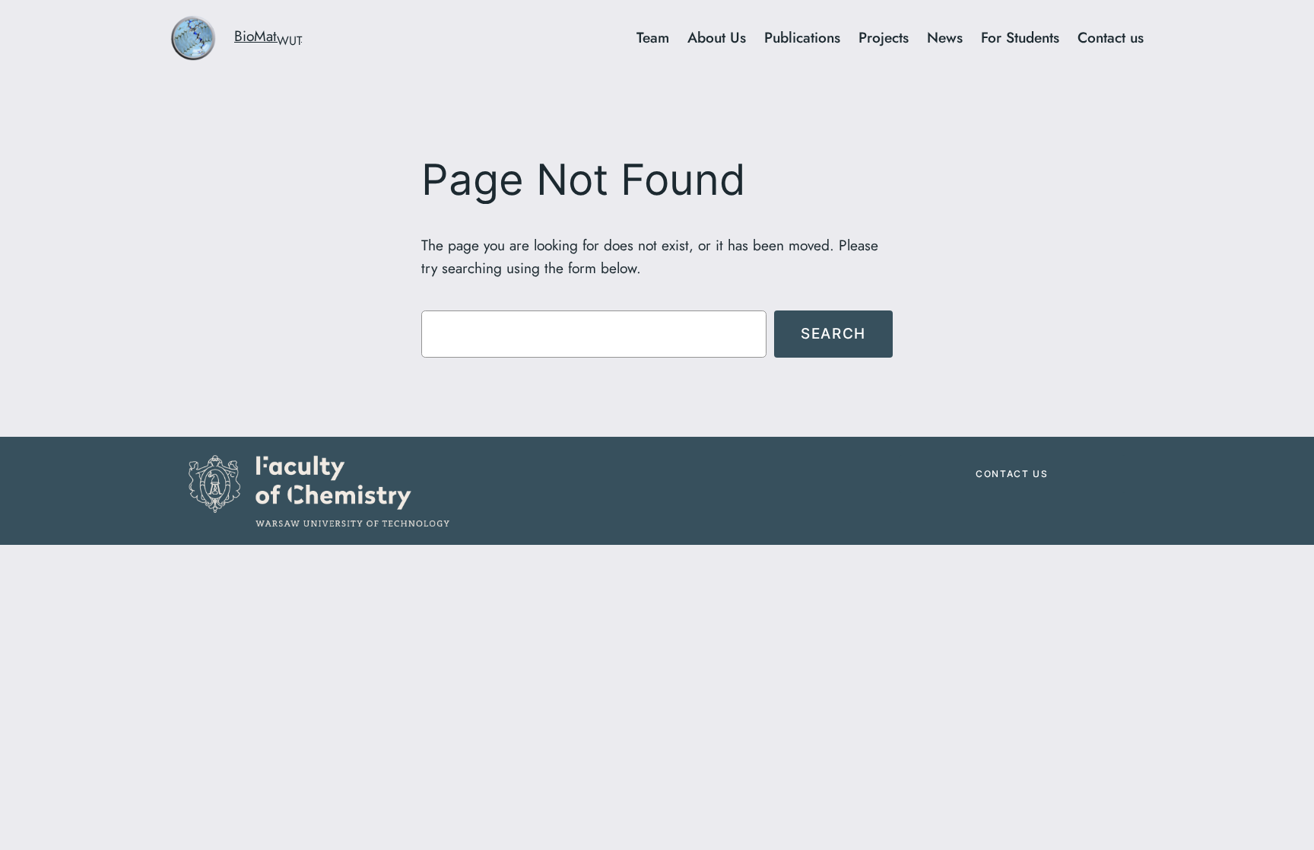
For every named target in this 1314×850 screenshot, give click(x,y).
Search (833, 333)
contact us (1012, 473)
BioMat (268, 35)
